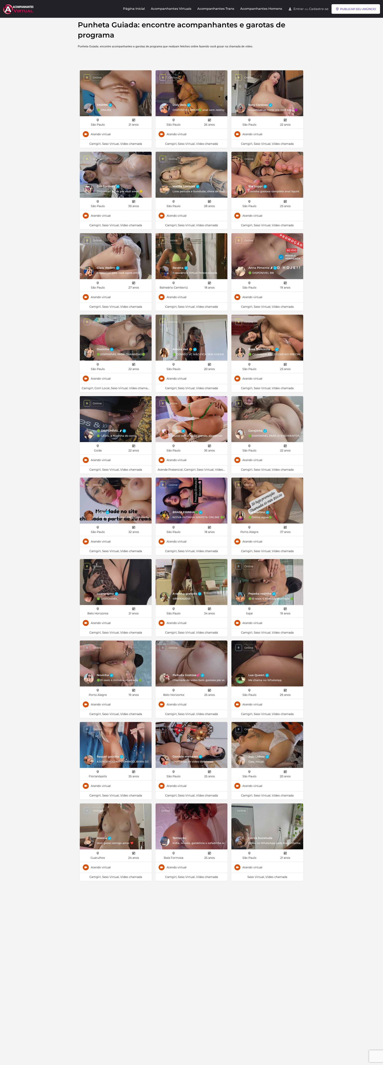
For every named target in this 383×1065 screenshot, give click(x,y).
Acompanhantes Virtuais (171, 9)
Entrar (298, 9)
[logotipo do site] (19, 8)
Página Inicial (134, 9)
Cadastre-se (319, 9)
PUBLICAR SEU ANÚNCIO (358, 9)
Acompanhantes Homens (261, 9)
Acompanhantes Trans (215, 9)
